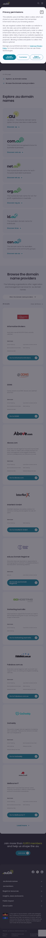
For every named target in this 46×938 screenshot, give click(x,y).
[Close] (41, 12)
